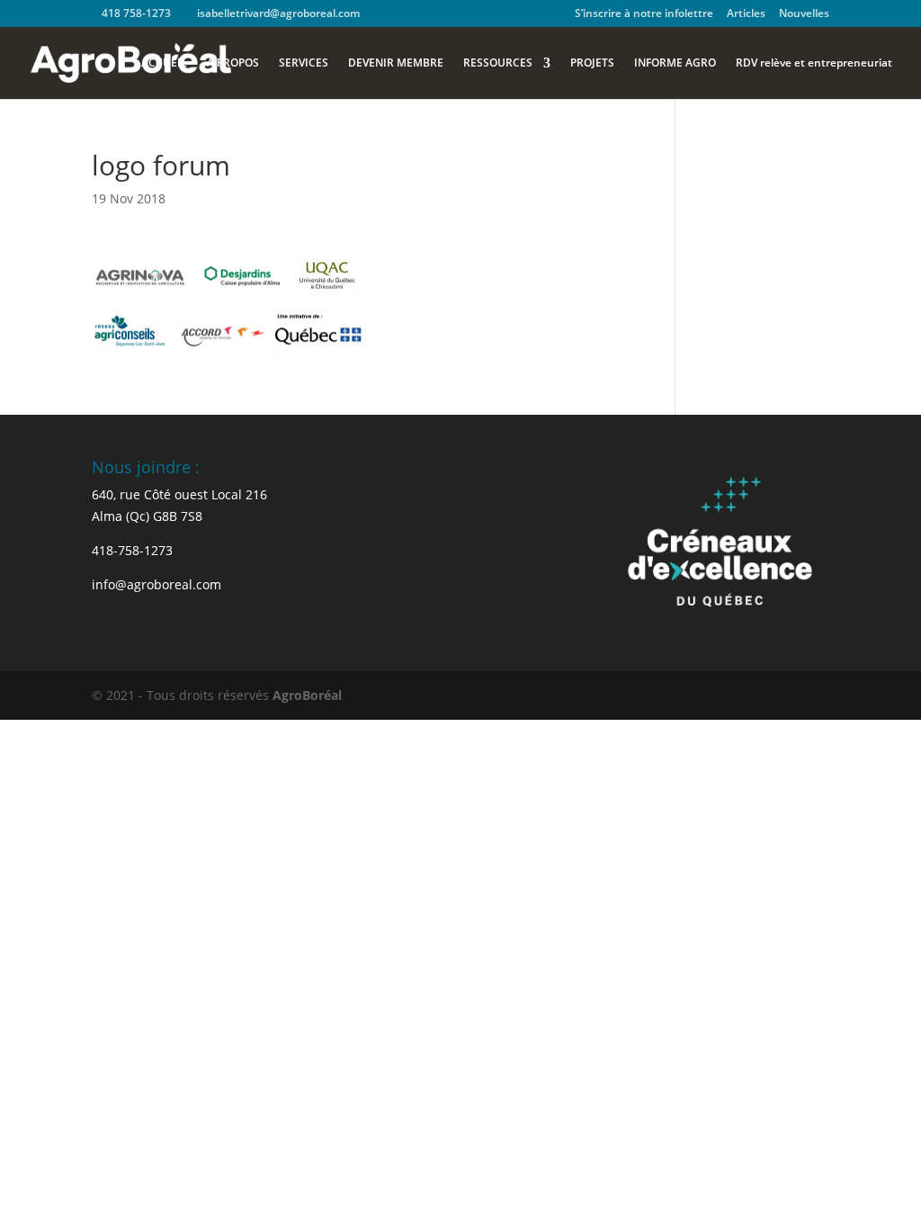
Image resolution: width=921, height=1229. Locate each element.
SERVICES (303, 63)
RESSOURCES (497, 63)
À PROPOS (233, 63)
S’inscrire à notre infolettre (644, 14)
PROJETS (592, 63)
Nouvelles (804, 14)
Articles (746, 14)
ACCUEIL (164, 63)
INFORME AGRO (675, 63)
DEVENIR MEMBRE (395, 63)
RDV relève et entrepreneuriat (814, 63)
